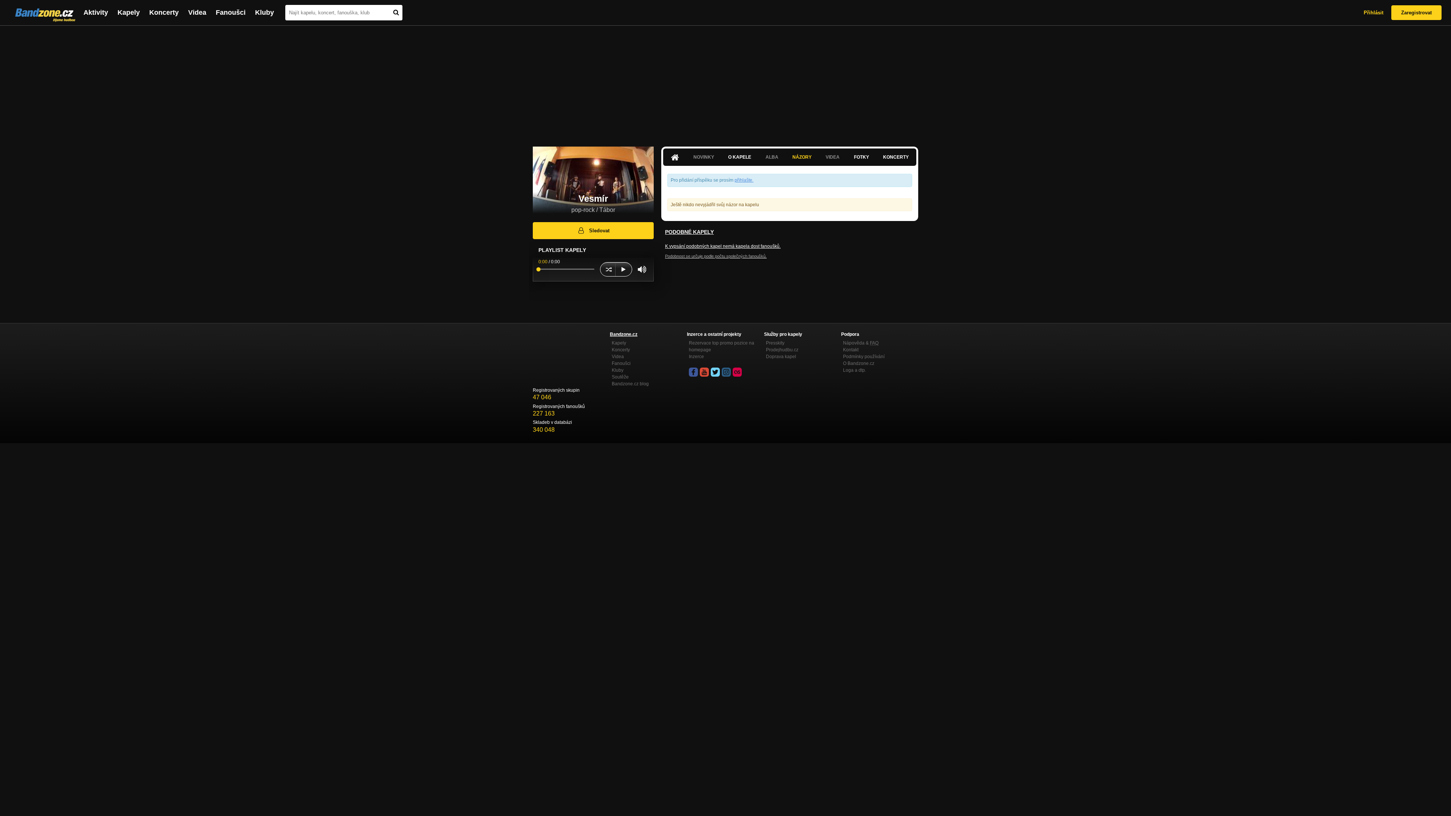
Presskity (775, 343)
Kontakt (851, 349)
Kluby (264, 12)
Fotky (861, 157)
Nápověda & (861, 343)
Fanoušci (231, 12)
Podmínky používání (864, 356)
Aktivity (96, 12)
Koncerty (164, 12)
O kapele (739, 157)
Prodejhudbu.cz (782, 349)
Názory (802, 157)
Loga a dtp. (854, 370)
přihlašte (743, 180)
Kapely (129, 12)
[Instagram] (726, 372)
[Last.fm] (737, 372)
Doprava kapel (781, 356)
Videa (197, 12)
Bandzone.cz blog (630, 383)
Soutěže (620, 377)
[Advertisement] (725, 82)
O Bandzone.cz (858, 363)
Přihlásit (1373, 12)
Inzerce (696, 356)
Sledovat (599, 230)
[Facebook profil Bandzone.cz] (693, 372)
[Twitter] (715, 372)
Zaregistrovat (1416, 12)
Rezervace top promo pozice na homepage (721, 346)
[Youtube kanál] (704, 372)
